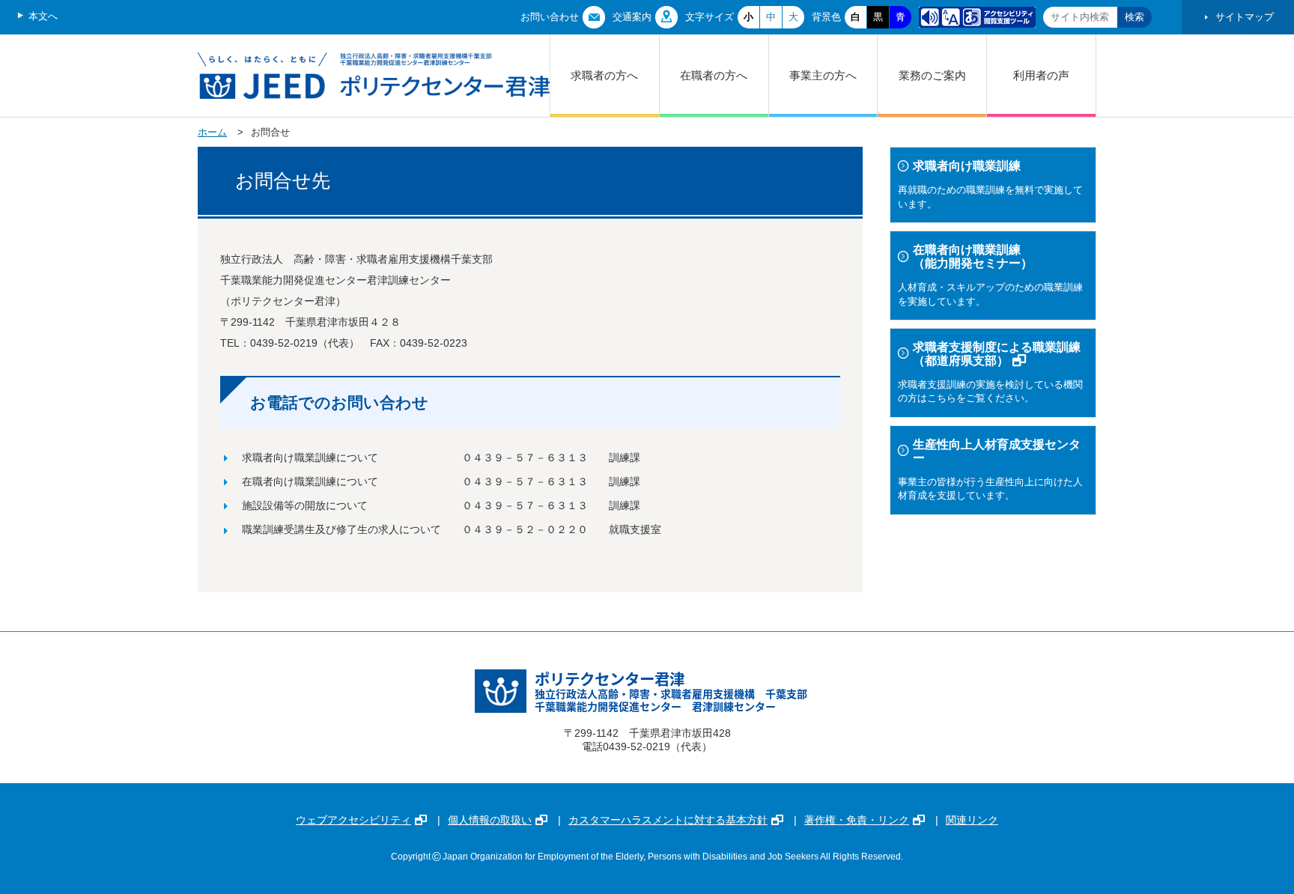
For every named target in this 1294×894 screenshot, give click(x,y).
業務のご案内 (932, 75)
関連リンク (972, 820)
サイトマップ (1244, 16)
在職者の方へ (713, 75)
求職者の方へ (604, 75)
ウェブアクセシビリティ (353, 820)
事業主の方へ (823, 75)
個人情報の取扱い (490, 820)
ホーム (212, 132)
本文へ (43, 16)
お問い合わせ (549, 17)
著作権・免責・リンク (856, 820)
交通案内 (632, 17)
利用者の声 (1041, 75)
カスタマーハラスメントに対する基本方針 (668, 820)
